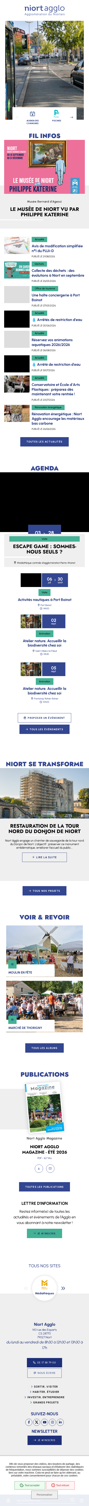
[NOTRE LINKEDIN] (60, 1422)
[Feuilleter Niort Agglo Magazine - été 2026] (50, 1168)
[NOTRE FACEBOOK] (28, 1422)
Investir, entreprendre (46, 1397)
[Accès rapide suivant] (72, 117)
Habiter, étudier (46, 1391)
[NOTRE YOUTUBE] (44, 1422)
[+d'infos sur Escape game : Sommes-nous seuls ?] (44, 502)
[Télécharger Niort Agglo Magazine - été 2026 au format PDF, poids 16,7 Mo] (39, 1168)
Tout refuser (62, 1485)
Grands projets (46, 1402)
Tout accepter (32, 1485)
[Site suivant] (63, 1288)
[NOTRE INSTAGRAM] (52, 1422)
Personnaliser (44, 1494)
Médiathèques (44, 1293)
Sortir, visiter (46, 1386)
